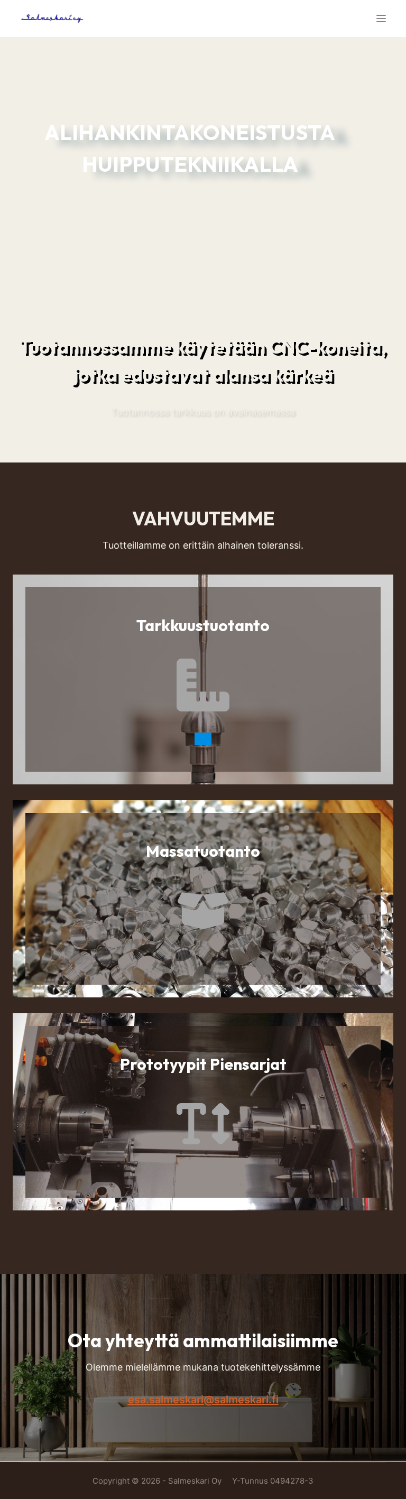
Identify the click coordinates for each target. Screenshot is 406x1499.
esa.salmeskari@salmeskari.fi (203, 1399)
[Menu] (381, 18)
